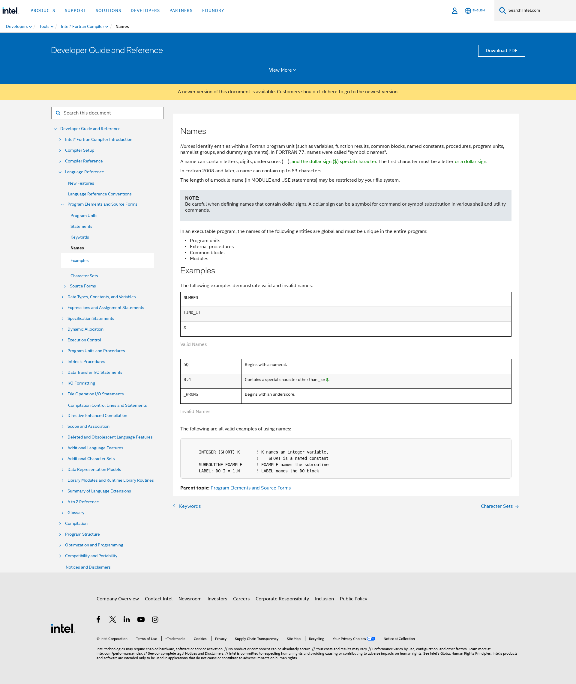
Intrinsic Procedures (86, 361)
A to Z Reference (83, 501)
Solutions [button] (108, 10)
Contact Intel (158, 599)
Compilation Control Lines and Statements (107, 405)
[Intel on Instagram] (155, 620)
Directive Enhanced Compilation (97, 415)
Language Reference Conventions (100, 194)
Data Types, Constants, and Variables (102, 296)
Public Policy (353, 599)
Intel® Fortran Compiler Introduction (98, 139)
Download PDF (502, 51)
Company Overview (118, 599)
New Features (81, 183)
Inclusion (324, 599)
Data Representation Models (94, 469)
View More (280, 70)
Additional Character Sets (91, 458)
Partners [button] (181, 10)
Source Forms (83, 286)
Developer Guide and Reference (90, 128)
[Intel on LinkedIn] (127, 620)
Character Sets (84, 275)
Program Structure (82, 534)
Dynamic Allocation (86, 329)
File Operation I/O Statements (96, 394)
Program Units (84, 215)
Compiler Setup (79, 150)
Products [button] (43, 10)
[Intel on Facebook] (99, 620)
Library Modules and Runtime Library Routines (111, 480)
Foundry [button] (213, 10)
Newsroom (190, 599)
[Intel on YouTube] (141, 620)
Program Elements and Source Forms (102, 204)
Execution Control (84, 340)
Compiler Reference (84, 161)
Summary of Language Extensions (99, 491)
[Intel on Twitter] (113, 620)
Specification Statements (91, 318)
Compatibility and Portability (91, 555)
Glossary (76, 512)
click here (327, 92)
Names (77, 248)
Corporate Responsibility (282, 599)
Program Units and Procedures (96, 350)
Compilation (76, 523)
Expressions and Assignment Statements (106, 307)
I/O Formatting (81, 383)
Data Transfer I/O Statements (95, 372)
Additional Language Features (95, 448)
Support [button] (75, 10)
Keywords (79, 237)
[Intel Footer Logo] (63, 628)
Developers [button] (145, 10)
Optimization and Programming (94, 545)
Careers (241, 599)
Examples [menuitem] (79, 260)
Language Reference (84, 171)
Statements (81, 226)
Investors (217, 599)
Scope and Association (89, 426)
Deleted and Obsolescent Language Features (110, 437)
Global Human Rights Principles (465, 653)
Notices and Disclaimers (88, 567)
